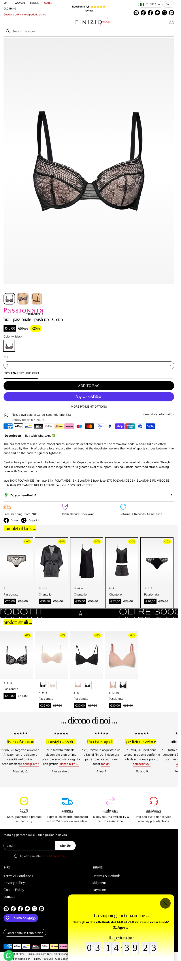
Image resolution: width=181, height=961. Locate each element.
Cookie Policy (14, 890)
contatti (9, 896)
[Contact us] (9, 955)
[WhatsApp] (164, 12)
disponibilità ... (69, 764)
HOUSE (34, 2)
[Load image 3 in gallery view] (36, 298)
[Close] (165, 903)
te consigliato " (29, 764)
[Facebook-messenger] (171, 12)
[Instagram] (136, 12)
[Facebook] (150, 12)
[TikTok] (143, 12)
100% (24, 810)
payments (99, 890)
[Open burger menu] (6, 22)
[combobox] (89, 31)
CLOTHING (10, 8)
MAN (6, 2)
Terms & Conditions (18, 876)
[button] (171, 22)
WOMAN (20, 2)
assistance (153, 810)
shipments (99, 883)
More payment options (89, 406)
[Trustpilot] (157, 12)
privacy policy (14, 883)
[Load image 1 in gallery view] (9, 298)
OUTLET (49, 2)
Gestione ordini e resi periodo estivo (25, 14)
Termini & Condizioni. (53, 856)
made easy (110, 810)
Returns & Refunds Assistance (141, 514)
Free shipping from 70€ (20, 514)
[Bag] (171, 22)
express (67, 810)
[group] (13, 436)
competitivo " (142, 764)
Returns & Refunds (106, 876)
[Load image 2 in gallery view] (23, 298)
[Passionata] (23, 311)
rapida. (105, 764)
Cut (6, 357)
